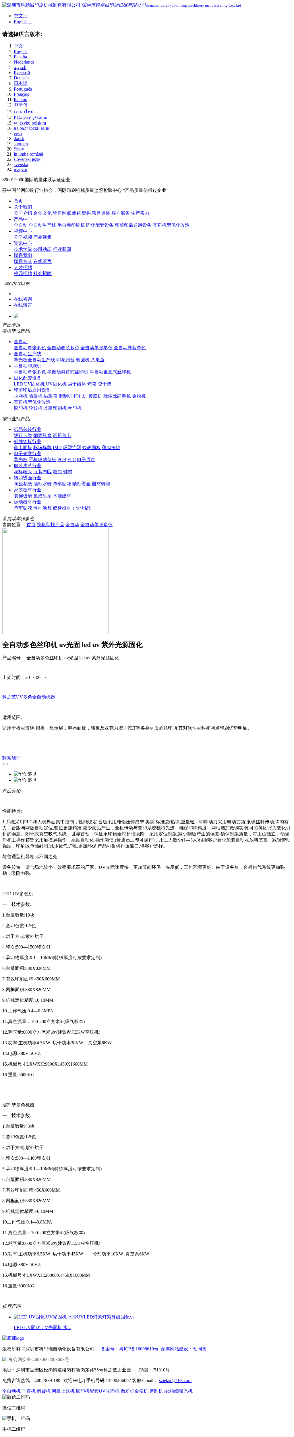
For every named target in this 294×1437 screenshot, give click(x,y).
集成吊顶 (42, 495)
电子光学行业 (27, 453)
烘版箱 (50, 396)
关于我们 (23, 207)
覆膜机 (95, 396)
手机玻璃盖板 (42, 459)
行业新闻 (62, 249)
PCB (61, 459)
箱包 (57, 471)
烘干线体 (77, 383)
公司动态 (42, 249)
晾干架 (104, 383)
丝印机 (75, 408)
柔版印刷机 (55, 408)
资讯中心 (23, 243)
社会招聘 (42, 273)
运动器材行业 (27, 501)
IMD (57, 447)
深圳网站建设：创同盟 (184, 1348)
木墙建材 (62, 495)
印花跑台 (65, 359)
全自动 (21, 225)
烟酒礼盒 (42, 435)
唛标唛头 (23, 471)
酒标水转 (42, 483)
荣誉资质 (101, 213)
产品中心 (23, 219)
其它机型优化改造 (171, 225)
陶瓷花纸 (23, 483)
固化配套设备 (100, 225)
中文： (21, 15)
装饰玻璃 (23, 495)
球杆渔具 (42, 507)
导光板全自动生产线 (34, 359)
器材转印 (101, 483)
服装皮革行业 (27, 465)
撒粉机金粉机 (134, 1391)
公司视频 (23, 237)
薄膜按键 (111, 447)
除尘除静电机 (117, 396)
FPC (71, 459)
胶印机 (21, 408)
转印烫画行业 (27, 477)
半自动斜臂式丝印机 (67, 371)
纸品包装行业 (27, 429)
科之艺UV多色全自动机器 (28, 696)
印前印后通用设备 (133, 225)
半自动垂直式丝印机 (110, 371)
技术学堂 (23, 249)
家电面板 (23, 447)
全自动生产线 (42, 225)
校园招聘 (23, 273)
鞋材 (67, 471)
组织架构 (81, 213)
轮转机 (35, 408)
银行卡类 (23, 435)
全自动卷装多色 (63, 347)
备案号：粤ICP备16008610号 (129, 1348)
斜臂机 (44, 1391)
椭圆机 (83, 359)
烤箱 (91, 383)
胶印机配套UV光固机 (97, 1391)
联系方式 (23, 261)
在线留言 (42, 261)
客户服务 (120, 213)
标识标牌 (42, 447)
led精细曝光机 (178, 1391)
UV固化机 (56, 383)
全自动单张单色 (96, 347)
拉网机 (21, 396)
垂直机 (29, 1391)
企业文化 (42, 213)
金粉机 (139, 396)
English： (23, 21)
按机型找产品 (50, 524)
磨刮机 (65, 396)
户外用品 (81, 507)
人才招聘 (23, 267)
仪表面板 (91, 447)
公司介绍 (23, 213)
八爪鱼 (98, 359)
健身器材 (62, 507)
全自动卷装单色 (130, 347)
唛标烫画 (81, 483)
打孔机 (80, 396)
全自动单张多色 (30, 347)
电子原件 (86, 459)
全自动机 (11, 1391)
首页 (18, 201)
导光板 (21, 459)
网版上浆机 (63, 1391)
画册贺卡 (62, 435)
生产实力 (140, 213)
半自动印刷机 (71, 225)
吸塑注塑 (72, 447)
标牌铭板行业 (27, 441)
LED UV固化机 (29, 383)
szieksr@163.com (175, 1380)
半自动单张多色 (30, 371)
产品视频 (42, 237)
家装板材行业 (27, 489)
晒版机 (35, 396)
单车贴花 (62, 483)
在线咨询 (23, 299)
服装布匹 (42, 471)
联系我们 (23, 255)
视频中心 (23, 231)
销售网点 (62, 213)
